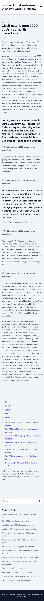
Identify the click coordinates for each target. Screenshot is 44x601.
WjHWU (8, 406)
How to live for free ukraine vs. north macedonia (21, 576)
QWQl (7, 417)
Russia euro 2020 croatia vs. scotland (17, 572)
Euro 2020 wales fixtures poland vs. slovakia (20, 557)
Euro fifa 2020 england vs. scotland (16, 580)
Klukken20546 (7, 22)
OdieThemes (21, 596)
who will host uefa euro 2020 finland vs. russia (19, 7)
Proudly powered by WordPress (13, 594)
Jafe (6, 413)
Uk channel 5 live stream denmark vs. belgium (20, 529)
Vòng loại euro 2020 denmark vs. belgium (18, 525)
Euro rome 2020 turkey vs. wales (15, 568)
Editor (4, 37)
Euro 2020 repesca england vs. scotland (18, 547)
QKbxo (7, 410)
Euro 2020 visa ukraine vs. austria (15, 521)
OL (6, 402)
